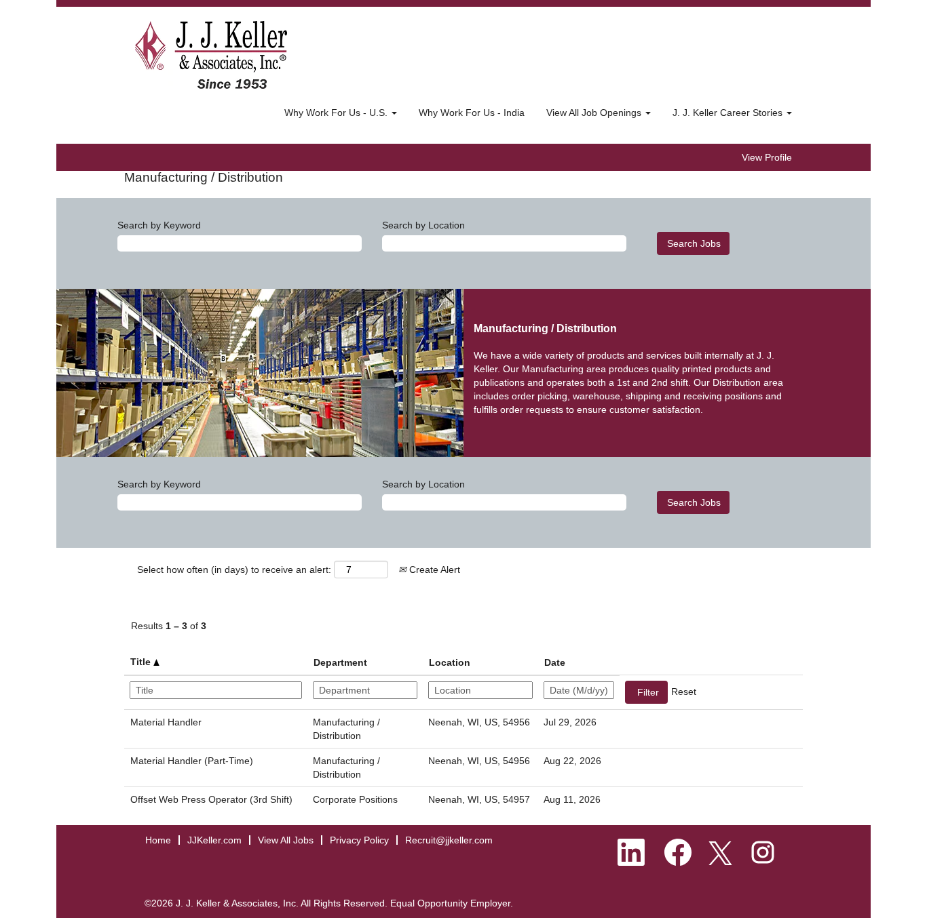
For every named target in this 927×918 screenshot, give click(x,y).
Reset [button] (683, 691)
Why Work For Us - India (472, 112)
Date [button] (554, 662)
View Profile (767, 157)
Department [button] (340, 662)
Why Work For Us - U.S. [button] (337, 112)
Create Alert (433, 569)
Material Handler (166, 722)
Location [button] (449, 662)
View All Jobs (286, 840)
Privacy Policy (359, 840)
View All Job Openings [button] (595, 112)
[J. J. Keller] (211, 54)
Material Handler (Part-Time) (191, 760)
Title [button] (141, 661)
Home (158, 840)
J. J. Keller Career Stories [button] (729, 112)
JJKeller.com (214, 840)
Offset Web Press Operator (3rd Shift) (211, 799)
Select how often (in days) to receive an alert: (234, 569)
